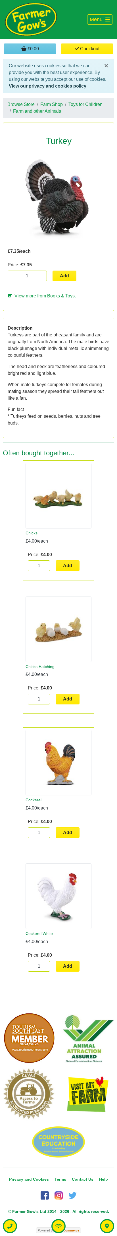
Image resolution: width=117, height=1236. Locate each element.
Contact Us (82, 1179)
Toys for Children (85, 104)
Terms (60, 1179)
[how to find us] (107, 1226)
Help (103, 1179)
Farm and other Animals (37, 111)
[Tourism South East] (29, 1038)
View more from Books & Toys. (44, 295)
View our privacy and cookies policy (47, 86)
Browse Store (21, 104)
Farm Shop (51, 104)
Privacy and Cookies (29, 1179)
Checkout (89, 48)
